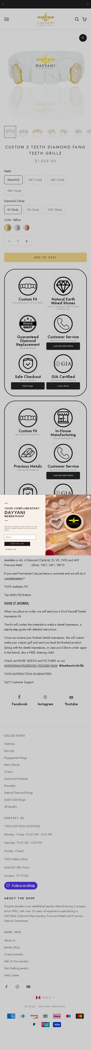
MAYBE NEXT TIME (10, 549)
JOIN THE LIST (17, 543)
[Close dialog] (88, 497)
